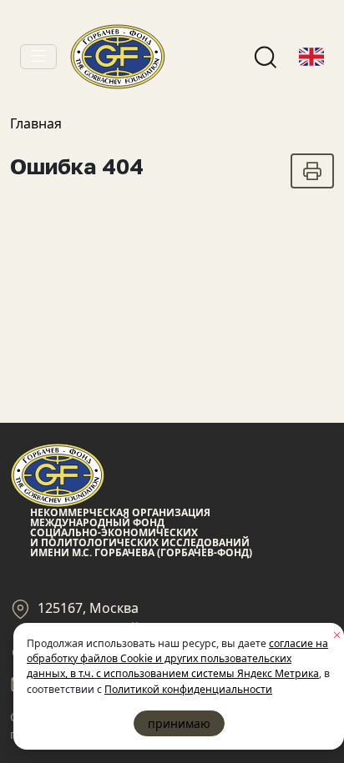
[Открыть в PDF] (312, 170)
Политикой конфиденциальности (188, 689)
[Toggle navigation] (38, 56)
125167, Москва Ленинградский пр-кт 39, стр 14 (139, 618)
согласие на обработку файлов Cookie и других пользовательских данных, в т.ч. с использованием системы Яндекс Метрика (177, 658)
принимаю (179, 723)
